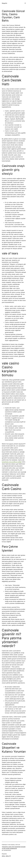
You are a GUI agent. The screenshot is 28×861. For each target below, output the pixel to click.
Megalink (4, 3)
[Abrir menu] (25, 3)
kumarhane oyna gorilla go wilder (12, 462)
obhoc (3, 856)
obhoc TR (8, 856)
